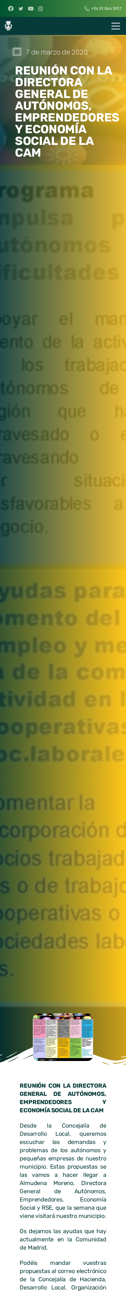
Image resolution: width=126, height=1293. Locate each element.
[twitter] (21, 8)
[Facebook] (11, 8)
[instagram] (40, 8)
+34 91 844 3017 (106, 8)
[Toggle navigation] (116, 26)
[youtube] (31, 8)
